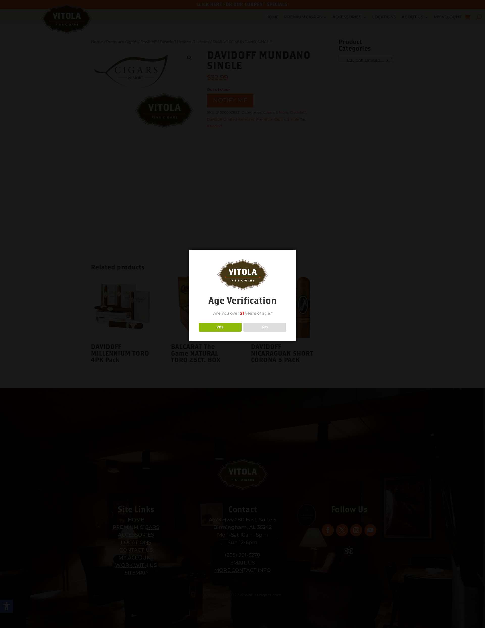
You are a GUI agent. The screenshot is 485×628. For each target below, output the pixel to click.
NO (265, 327)
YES (220, 327)
